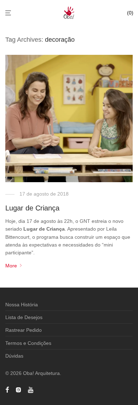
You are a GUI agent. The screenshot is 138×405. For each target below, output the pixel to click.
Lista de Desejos (23, 317)
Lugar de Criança (32, 208)
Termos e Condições (28, 343)
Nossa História (21, 304)
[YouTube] (31, 389)
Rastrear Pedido (23, 330)
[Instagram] (18, 389)
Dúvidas (14, 356)
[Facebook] (7, 389)
